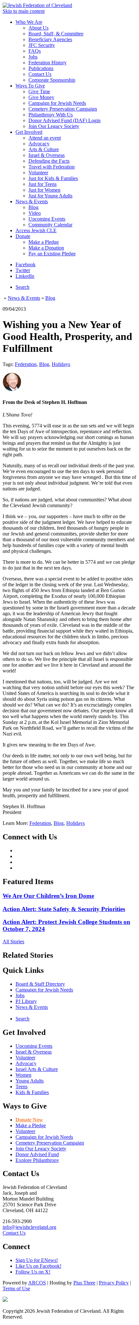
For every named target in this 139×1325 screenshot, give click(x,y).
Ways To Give (30, 85)
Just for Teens (42, 184)
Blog (33, 207)
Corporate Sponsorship (51, 80)
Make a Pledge (43, 242)
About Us (38, 28)
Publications (40, 68)
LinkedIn (25, 276)
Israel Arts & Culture (37, 1069)
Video (34, 213)
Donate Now (29, 1119)
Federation (26, 364)
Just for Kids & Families (53, 178)
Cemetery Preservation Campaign (62, 109)
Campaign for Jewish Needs (57, 103)
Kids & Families (32, 1092)
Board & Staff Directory (40, 984)
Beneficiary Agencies (50, 39)
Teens (21, 1086)
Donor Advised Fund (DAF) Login (64, 120)
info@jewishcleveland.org (29, 1227)
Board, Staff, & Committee (55, 33)
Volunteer (38, 172)
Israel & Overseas (46, 155)
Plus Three (84, 1282)
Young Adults (30, 1080)
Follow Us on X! (33, 1272)
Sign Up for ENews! (37, 1260)
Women (23, 1075)
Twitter (23, 270)
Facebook (26, 264)
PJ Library (26, 1001)
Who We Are (29, 22)
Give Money (41, 97)
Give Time (39, 91)
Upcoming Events (46, 219)
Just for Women (44, 190)
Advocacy (38, 143)
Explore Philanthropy (37, 1160)
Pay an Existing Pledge (52, 253)
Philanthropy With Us (50, 114)
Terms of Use (16, 1288)
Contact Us (39, 74)
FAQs (34, 51)
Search (22, 287)
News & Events (32, 201)
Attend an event (44, 138)
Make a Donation (46, 248)
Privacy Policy (114, 1282)
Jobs (32, 56)
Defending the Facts (49, 161)
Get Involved (29, 132)
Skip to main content (24, 11)
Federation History (47, 62)
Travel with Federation (51, 166)
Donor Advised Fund (37, 1154)
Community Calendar (50, 224)
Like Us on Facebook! (38, 1266)
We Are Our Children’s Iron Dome (48, 895)
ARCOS (37, 1282)
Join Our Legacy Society (53, 126)
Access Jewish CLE (36, 230)
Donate (23, 236)
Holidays (61, 364)
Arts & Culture (43, 149)
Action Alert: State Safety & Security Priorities (64, 909)
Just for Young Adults (50, 195)
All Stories (13, 941)
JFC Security (41, 45)
